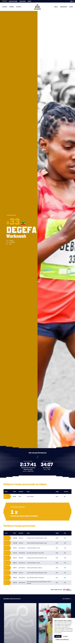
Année (57, 491)
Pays (65, 533)
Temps (14, 491)
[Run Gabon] (37, 6)
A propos (4, 6)
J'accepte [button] (58, 636)
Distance (21, 491)
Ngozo (71, 6)
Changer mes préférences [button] (62, 639)
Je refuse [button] (65, 636)
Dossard (66, 491)
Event (28, 491)
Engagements (63, 6)
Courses (11, 6)
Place (6, 491)
